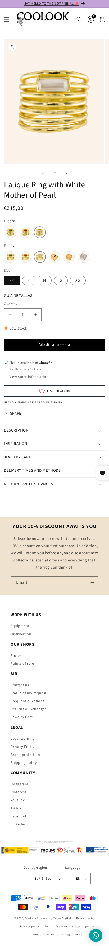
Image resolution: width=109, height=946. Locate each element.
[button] (6, 19)
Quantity (10, 303)
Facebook (19, 816)
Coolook (30, 918)
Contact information (46, 934)
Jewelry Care (22, 717)
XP (12, 280)
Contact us (20, 685)
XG (77, 280)
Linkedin (18, 824)
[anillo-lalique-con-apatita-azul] (10, 233)
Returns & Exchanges (28, 709)
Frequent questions (27, 701)
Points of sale (22, 663)
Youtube (18, 800)
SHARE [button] (15, 413)
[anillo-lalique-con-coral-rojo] (25, 233)
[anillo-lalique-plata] (83, 257)
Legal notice (73, 934)
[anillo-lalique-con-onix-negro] (54, 257)
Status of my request (29, 693)
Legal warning (23, 738)
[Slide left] (43, 174)
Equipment (20, 626)
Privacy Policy (22, 746)
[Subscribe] (92, 582)
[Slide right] (66, 174)
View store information (28, 377)
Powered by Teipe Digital (54, 918)
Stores (16, 655)
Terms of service (56, 926)
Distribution (21, 634)
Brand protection (25, 754)
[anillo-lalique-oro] (69, 257)
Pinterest (18, 792)
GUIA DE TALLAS (18, 296)
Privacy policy (30, 926)
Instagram (19, 784)
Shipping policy (24, 762)
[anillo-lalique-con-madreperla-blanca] (40, 233)
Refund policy (85, 918)
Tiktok (16, 808)
